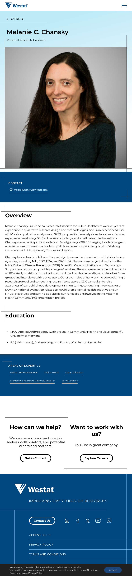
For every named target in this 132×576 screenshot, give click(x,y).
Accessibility (40, 535)
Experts (17, 18)
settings (95, 570)
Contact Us (42, 520)
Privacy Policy (41, 544)
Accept (113, 570)
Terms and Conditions (47, 554)
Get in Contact (36, 458)
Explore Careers (96, 458)
